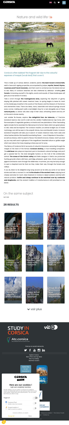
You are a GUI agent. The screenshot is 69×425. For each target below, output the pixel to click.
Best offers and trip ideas (34, 357)
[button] (55, 2)
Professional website (46, 413)
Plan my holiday (34, 359)
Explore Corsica (34, 355)
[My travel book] (59, 2)
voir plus (36, 309)
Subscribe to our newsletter (26, 369)
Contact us (46, 415)
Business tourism (34, 360)
